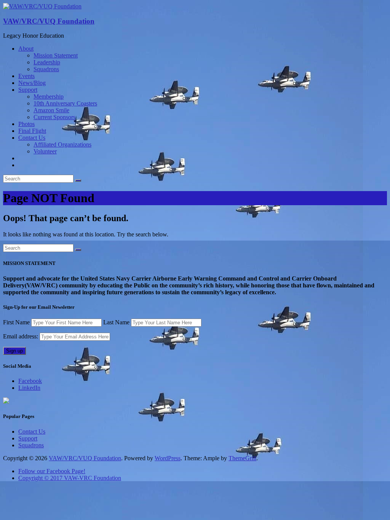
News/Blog (32, 83)
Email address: (21, 336)
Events (26, 76)
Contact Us (31, 137)
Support (27, 89)
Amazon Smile (51, 110)
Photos (26, 124)
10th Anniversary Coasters (65, 103)
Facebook (30, 381)
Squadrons (46, 69)
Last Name (116, 322)
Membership (49, 96)
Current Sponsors (54, 117)
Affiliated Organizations (62, 144)
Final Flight (32, 131)
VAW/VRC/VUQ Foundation (48, 21)
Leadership (47, 62)
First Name (16, 322)
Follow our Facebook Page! (51, 471)
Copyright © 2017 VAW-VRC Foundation (69, 478)
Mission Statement (56, 55)
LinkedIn (29, 387)
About (26, 48)
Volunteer (45, 151)
